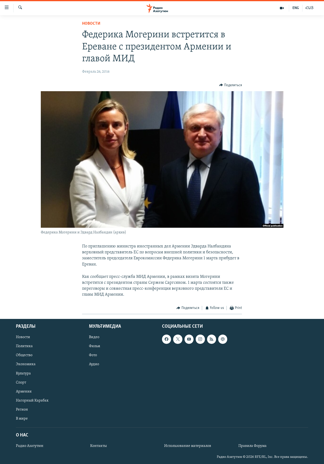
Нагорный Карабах (32, 400)
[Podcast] (222, 339)
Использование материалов (187, 446)
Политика (24, 346)
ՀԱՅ (309, 8)
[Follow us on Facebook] (166, 339)
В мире (22, 419)
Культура (23, 373)
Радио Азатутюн (29, 446)
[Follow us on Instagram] (200, 339)
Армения (24, 391)
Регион (22, 410)
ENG (295, 8)
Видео (94, 337)
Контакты (98, 446)
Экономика (26, 364)
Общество (24, 355)
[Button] (230, 85)
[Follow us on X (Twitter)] (177, 339)
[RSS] (211, 339)
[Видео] (282, 8)
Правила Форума (252, 446)
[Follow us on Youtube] (189, 339)
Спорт (21, 382)
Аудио (94, 364)
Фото (93, 355)
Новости (91, 24)
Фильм (94, 346)
